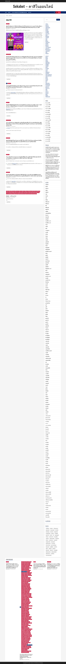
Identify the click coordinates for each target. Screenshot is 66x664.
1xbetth (46, 196)
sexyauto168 (47, 356)
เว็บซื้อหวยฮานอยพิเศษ (49, 499)
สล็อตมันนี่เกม (47, 465)
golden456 (47, 241)
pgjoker (46, 312)
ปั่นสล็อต (46, 427)
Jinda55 (52, 533)
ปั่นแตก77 (46, 431)
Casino (21, 191)
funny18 (46, 239)
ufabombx (46, 398)
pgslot (46, 34)
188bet (46, 190)
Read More (27, 42)
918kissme (47, 203)
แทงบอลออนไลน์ (48, 511)
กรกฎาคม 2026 (47, 104)
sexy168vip (47, 354)
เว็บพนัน (30, 193)
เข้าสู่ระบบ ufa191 (48, 492)
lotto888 (46, 278)
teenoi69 (46, 381)
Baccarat (17, 191)
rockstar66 (47, 341)
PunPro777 (8, 192)
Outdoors (46, 291)
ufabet (46, 394)
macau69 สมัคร (47, 280)
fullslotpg (47, 37)
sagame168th (47, 27)
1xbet (46, 194)
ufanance (46, 402)
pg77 (46, 304)
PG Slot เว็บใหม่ (47, 301)
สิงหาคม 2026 (47, 102)
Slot (20, 192)
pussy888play (47, 337)
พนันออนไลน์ (16, 193)
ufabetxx (46, 396)
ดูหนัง (46, 39)
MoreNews (36, 662)
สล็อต (19, 193)
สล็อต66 (46, 60)
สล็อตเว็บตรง (47, 62)
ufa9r (46, 392)
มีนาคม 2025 (47, 135)
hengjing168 (47, 247)
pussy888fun (47, 335)
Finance (46, 236)
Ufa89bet (46, 390)
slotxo (46, 70)
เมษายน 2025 (47, 133)
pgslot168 (47, 318)
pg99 (46, 306)
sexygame (57, 538)
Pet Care (46, 295)
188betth (46, 192)
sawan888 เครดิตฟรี (48, 350)
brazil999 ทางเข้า (48, 220)
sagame (46, 345)
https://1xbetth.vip (48, 74)
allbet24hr (47, 209)
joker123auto (8, 54)
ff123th (46, 234)
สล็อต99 (46, 459)
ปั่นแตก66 (12, 193)
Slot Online (24, 192)
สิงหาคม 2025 (47, 125)
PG (45, 297)
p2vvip (46, 293)
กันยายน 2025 (47, 123)
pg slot (46, 78)
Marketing (47, 282)
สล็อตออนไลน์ (23, 193)
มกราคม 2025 (47, 139)
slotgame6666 (47, 368)
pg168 (46, 57)
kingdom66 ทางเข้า (48, 268)
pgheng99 (47, 36)
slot (46, 81)
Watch (59, 12)
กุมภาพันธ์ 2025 (48, 137)
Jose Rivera (8, 28)
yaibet (46, 410)
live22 (46, 38)
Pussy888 (12, 192)
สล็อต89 (46, 455)
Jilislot (24, 191)
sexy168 (46, 352)
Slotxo (28, 192)
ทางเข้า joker (47, 85)
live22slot (47, 272)
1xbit (46, 197)
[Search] (54, 12)
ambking (46, 211)
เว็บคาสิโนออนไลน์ (48, 497)
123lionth (46, 184)
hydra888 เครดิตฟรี (48, 251)
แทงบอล (46, 509)
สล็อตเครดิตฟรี (47, 471)
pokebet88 (47, 325)
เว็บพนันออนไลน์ (34, 193)
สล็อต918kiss (47, 457)
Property (46, 327)
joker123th (14, 181)
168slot (46, 186)
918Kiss (8, 191)
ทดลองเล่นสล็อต (48, 419)
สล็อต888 (46, 64)
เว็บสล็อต (46, 507)
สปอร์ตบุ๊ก (47, 438)
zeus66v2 (46, 411)
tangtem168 (47, 377)
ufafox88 (46, 400)
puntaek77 (47, 331)
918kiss (46, 23)
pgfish (46, 308)
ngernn (31, 191)
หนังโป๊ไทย (47, 73)
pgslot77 (46, 44)
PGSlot (39, 191)
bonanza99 (47, 217)
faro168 (46, 232)
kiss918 (46, 79)
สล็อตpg (46, 461)
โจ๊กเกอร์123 (8, 108)
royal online (47, 343)
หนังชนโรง (47, 26)
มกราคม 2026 (47, 116)
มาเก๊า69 (46, 436)
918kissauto (47, 201)
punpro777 (47, 48)
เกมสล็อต (46, 490)
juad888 (46, 264)
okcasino (46, 287)
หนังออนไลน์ (47, 42)
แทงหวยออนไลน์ (48, 513)
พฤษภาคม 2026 (48, 108)
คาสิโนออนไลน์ (34, 192)
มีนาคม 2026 (47, 112)
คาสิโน (30, 192)
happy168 (46, 243)
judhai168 (46, 266)
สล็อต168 (46, 53)
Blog (6, 12)
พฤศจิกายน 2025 (48, 120)
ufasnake (46, 406)
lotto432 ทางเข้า (48, 276)
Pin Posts (29, 12)
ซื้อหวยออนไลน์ (47, 49)
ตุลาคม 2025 (47, 122)
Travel (46, 387)
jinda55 (46, 58)
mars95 (46, 283)
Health (46, 245)
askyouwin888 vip (48, 213)
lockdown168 (47, 274)
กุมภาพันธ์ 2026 (48, 114)
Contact (9, 12)
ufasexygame (47, 404)
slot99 (46, 59)
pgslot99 (46, 324)
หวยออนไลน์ (47, 50)
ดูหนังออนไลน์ (47, 84)
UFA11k (46, 389)
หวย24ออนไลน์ (47, 484)
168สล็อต (46, 188)
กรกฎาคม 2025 (47, 127)
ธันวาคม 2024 (47, 141)
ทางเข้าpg (47, 421)
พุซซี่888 (46, 434)
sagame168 (47, 347)
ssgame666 (47, 375)
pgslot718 (47, 320)
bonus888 (46, 218)
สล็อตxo (46, 95)
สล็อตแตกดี (47, 478)
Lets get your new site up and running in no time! (19, 12)
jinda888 (46, 257)
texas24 (46, 385)
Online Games (47, 289)
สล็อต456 (47, 444)
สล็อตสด (46, 467)
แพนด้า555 (47, 515)
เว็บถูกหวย (47, 501)
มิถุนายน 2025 (47, 129)
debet (46, 228)
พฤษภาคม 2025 (48, 131)
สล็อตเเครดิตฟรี (47, 476)
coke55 (46, 226)
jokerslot (46, 92)
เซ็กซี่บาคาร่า (47, 496)
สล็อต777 (46, 452)
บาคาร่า (38, 192)
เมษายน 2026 (47, 110)
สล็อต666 (46, 450)
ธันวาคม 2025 (47, 118)
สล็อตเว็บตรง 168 (48, 475)
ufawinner (47, 408)
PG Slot (36, 191)
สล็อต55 (46, 446)
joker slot (47, 86)
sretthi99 (46, 373)
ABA (10, 191)
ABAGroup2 (13, 191)
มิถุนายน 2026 (47, 106)
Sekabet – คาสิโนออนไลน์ (33, 6)
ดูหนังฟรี (46, 29)
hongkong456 (47, 249)
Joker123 (8, 23)
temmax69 (47, 383)
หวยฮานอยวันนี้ (47, 486)
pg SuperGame (47, 303)
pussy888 (47, 31)
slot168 (46, 366)
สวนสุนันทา (47, 480)
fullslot (46, 238)
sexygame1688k (47, 360)
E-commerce (47, 230)
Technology (47, 379)
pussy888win (47, 339)
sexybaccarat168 (16, 192)
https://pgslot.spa (48, 75)
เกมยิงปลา (27, 193)
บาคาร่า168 (47, 33)
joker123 (8, 127)
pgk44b (46, 314)
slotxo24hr (47, 371)
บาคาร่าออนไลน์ (8, 193)
